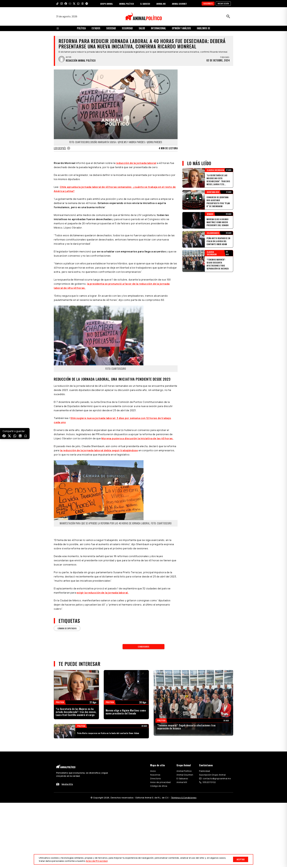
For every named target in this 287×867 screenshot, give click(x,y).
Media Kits (67, 784)
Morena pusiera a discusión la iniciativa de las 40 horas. (137, 438)
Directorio (155, 778)
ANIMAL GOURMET (179, 3)
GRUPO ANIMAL (106, 3)
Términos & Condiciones (183, 797)
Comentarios (143, 646)
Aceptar (241, 859)
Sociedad (111, 28)
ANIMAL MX (161, 3)
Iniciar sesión (223, 3)
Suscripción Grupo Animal (212, 774)
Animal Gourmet (185, 774)
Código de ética (158, 786)
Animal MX (182, 782)
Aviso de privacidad (160, 782)
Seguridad (127, 28)
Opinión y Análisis (181, 28)
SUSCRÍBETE (208, 3)
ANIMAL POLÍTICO (126, 3)
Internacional (158, 28)
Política (81, 28)
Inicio (153, 771)
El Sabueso (182, 778)
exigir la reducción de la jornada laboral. (103, 592)
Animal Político (184, 771)
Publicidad (204, 771)
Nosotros (155, 774)
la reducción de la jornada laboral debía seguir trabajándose (99, 450)
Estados (96, 28)
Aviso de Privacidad (96, 861)
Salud (142, 28)
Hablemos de (203, 28)
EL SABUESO (145, 3)
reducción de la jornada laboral (136, 163)
